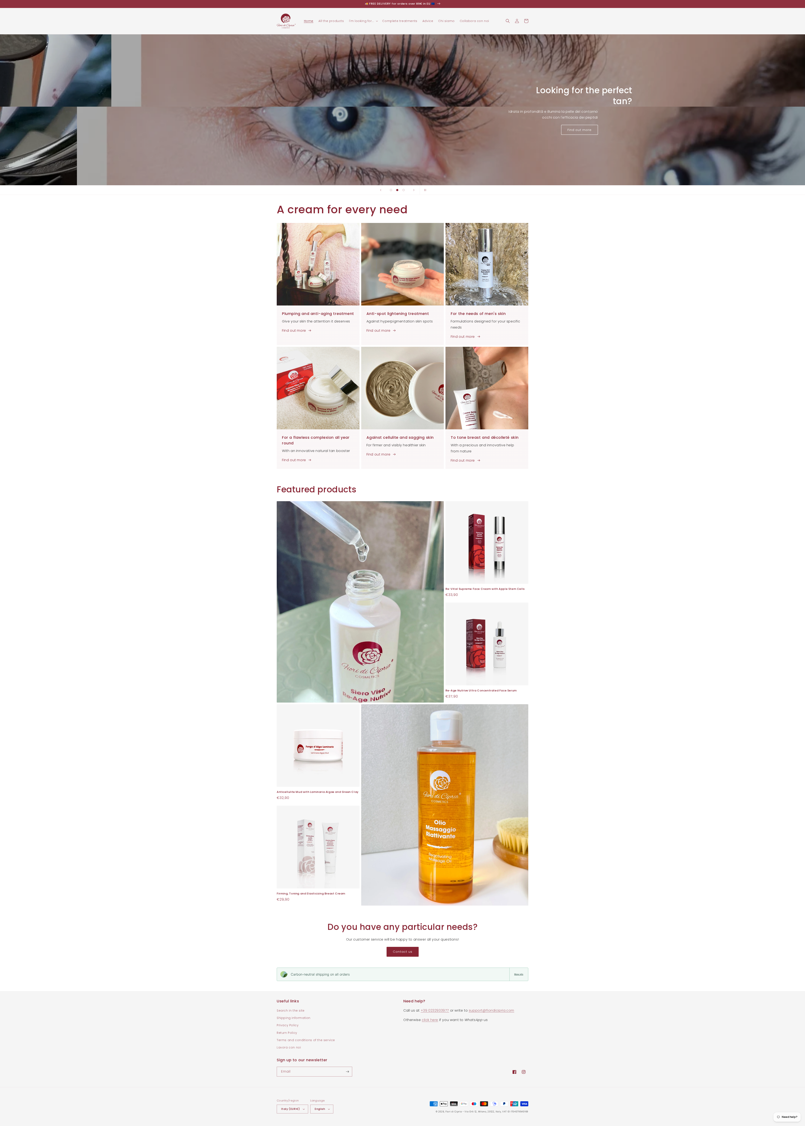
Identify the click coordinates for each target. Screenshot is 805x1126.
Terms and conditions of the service (306, 1040)
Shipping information (293, 1018)
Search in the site (291, 1010)
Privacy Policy (288, 1025)
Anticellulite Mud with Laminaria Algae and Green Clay (318, 792)
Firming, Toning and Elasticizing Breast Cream (311, 894)
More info (518, 974)
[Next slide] (413, 190)
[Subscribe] (347, 1072)
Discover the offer (402, 121)
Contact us (402, 951)
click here (430, 1019)
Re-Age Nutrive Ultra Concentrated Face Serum (481, 690)
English (320, 1109)
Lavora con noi (289, 1047)
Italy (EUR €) (290, 1109)
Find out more (294, 330)
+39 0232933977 (435, 1010)
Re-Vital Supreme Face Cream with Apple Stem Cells (485, 589)
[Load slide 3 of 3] (403, 190)
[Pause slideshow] (424, 190)
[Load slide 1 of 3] (391, 190)
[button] (363, 21)
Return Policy (287, 1033)
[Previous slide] (380, 190)
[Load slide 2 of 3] (397, 190)
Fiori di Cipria (453, 1111)
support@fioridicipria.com (491, 1010)
